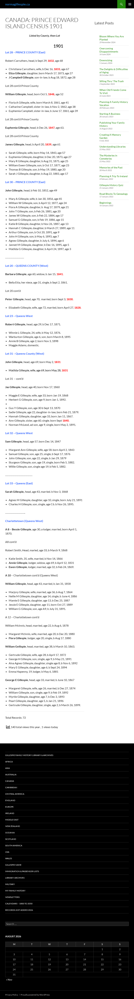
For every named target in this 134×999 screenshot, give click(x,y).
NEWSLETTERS (12, 897)
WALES (8, 858)
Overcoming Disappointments (108, 50)
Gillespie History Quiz (111, 185)
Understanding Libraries (112, 146)
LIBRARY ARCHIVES (14, 877)
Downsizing (105, 60)
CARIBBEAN (11, 787)
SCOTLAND (10, 839)
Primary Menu (130, 4)
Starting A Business (109, 113)
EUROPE (9, 806)
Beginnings (105, 202)
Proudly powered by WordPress (35, 994)
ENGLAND (10, 800)
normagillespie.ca (17, 4)
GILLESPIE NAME (13, 865)
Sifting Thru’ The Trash (111, 81)
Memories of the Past (110, 167)
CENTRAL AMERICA (14, 794)
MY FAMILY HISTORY (15, 890)
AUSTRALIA (10, 774)
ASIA (7, 768)
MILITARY (10, 884)
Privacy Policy (11, 994)
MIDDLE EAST (11, 819)
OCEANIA (10, 832)
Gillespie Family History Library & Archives (29, 755)
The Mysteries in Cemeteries (108, 157)
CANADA (9, 781)
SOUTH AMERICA (13, 845)
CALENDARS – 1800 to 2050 (18, 903)
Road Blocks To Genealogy (113, 193)
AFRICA (9, 761)
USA (7, 852)
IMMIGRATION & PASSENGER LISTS (22, 871)
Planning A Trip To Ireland (113, 176)
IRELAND (9, 813)
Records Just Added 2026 (19, 910)
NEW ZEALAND (12, 826)
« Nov (9, 979)
